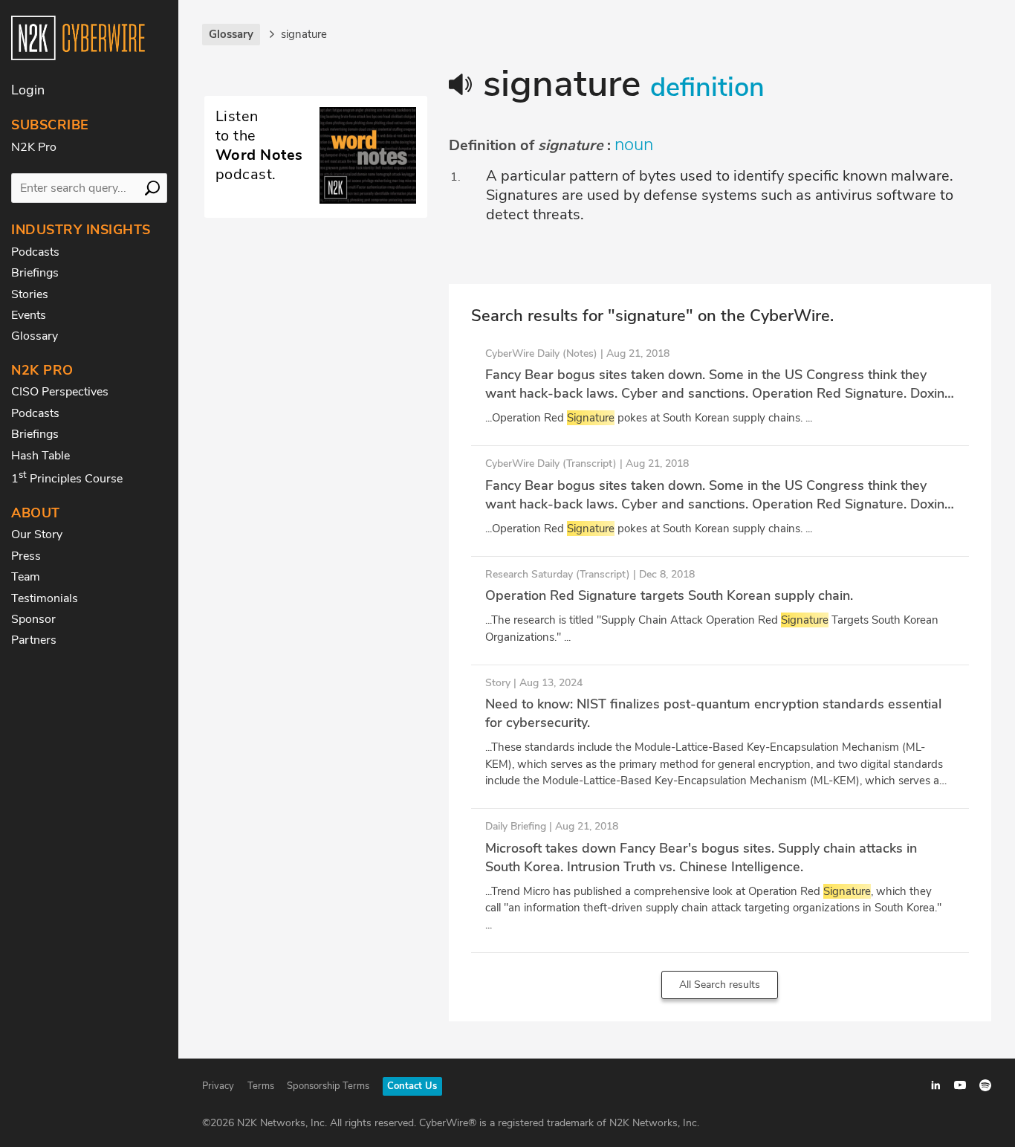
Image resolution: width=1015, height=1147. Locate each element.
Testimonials (44, 598)
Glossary (34, 336)
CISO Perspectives (59, 392)
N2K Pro (33, 147)
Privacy (218, 1086)
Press (26, 556)
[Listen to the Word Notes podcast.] (315, 200)
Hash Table (40, 456)
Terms (260, 1086)
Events (28, 315)
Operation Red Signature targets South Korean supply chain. (669, 595)
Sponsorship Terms (328, 1086)
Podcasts (35, 252)
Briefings (35, 273)
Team (25, 577)
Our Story (36, 534)
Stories (29, 294)
